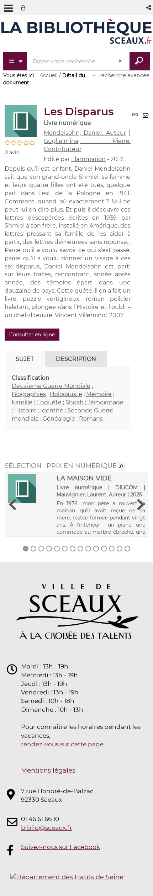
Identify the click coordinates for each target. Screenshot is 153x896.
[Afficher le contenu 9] (88, 548)
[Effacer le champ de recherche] (121, 61)
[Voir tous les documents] (121, 466)
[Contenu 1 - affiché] (25, 548)
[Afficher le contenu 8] (80, 548)
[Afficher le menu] (8, 8)
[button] (149, 7)
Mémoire (99, 394)
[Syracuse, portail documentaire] (76, 31)
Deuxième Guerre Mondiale (51, 386)
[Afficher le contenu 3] (41, 548)
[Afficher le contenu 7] (72, 548)
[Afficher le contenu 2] (33, 548)
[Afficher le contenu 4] (49, 548)
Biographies (29, 394)
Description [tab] (76, 359)
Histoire (25, 410)
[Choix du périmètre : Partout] (15, 61)
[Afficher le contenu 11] (104, 548)
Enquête (49, 402)
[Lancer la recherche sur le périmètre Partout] (140, 61)
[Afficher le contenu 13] (119, 548)
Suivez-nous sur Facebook (60, 846)
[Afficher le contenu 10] (96, 548)
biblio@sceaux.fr (46, 827)
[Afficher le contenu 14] (127, 548)
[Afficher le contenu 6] (65, 548)
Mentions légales (48, 770)
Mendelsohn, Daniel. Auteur (85, 132)
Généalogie (59, 418)
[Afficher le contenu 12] (112, 548)
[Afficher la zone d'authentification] (24, 7)
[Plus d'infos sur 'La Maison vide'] (29, 488)
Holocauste (66, 394)
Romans (91, 418)
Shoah (74, 402)
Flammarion (88, 159)
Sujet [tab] (25, 359)
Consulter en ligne (32, 334)
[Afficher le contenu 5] (57, 548)
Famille (22, 402)
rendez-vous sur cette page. (63, 744)
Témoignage (105, 402)
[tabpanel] (67, 398)
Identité (51, 410)
